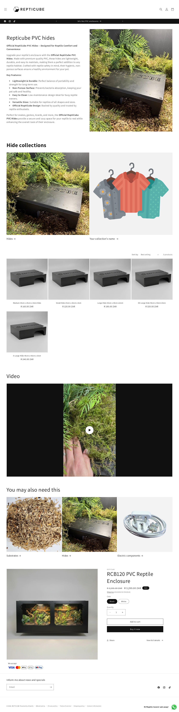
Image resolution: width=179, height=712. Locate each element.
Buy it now (135, 629)
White (123, 601)
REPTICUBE (16, 706)
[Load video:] (89, 430)
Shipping (110, 592)
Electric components (129, 555)
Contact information (94, 706)
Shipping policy (79, 706)
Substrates (12, 555)
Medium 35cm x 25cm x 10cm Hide (27, 303)
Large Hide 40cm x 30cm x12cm (110, 303)
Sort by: (135, 254)
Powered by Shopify (26, 706)
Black (112, 601)
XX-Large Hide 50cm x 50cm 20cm (152, 303)
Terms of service (65, 706)
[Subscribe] (51, 687)
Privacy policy (53, 706)
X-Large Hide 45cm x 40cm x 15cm (27, 356)
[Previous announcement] (56, 21)
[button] (5, 9)
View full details (153, 640)
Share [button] (112, 640)
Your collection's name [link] (102, 238)
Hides (10, 238)
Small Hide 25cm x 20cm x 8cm (68, 303)
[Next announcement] (123, 21)
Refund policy (40, 706)
